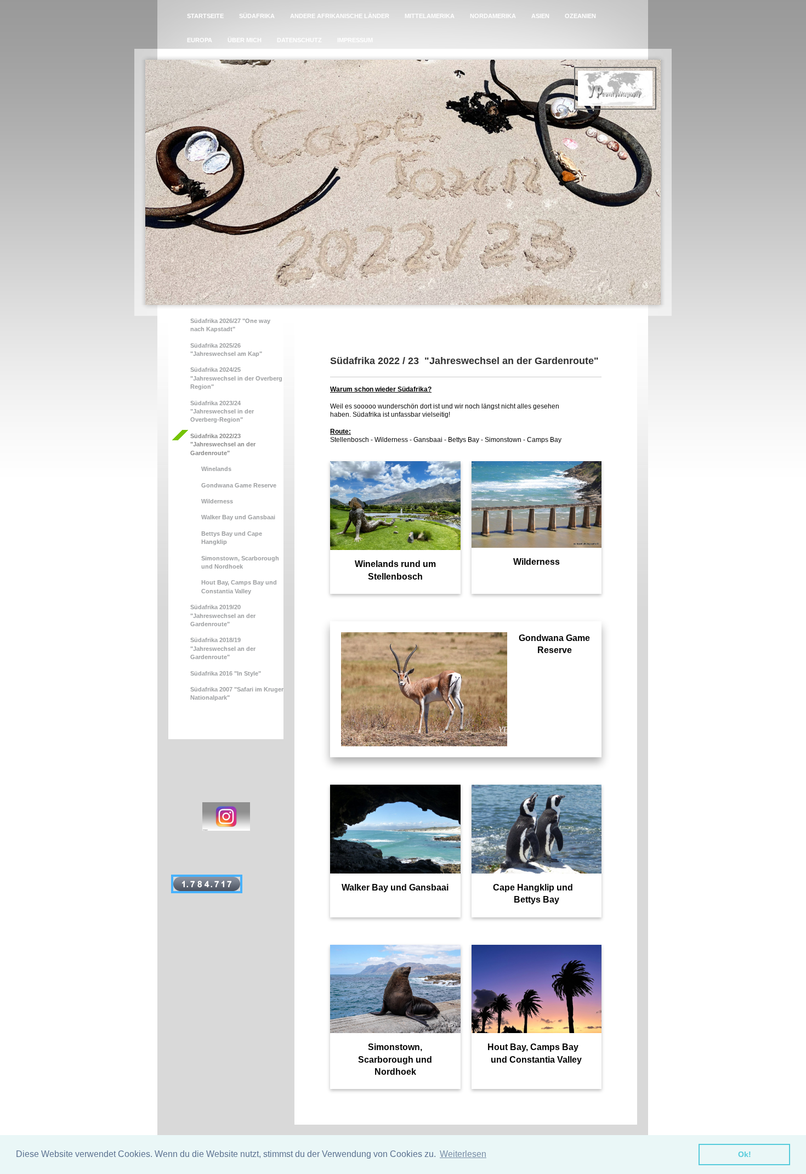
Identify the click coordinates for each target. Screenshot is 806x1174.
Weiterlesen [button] (463, 1154)
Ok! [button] (744, 1154)
